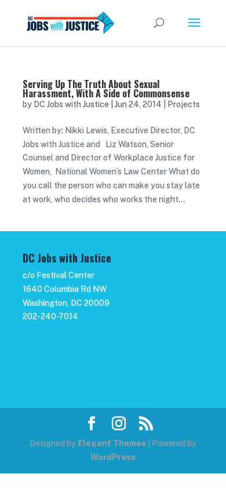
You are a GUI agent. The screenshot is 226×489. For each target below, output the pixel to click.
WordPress (113, 457)
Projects (183, 104)
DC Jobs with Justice (71, 104)
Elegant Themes (112, 443)
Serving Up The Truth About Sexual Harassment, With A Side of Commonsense (106, 88)
